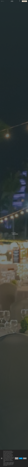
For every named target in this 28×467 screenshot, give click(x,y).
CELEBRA (13, 233)
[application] (14, 458)
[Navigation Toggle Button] (1, 1)
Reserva (24, 1)
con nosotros (15, 234)
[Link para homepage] (12, 1)
